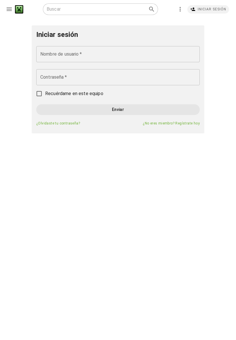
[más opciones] (180, 9)
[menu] (9, 9)
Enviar (118, 109)
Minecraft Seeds (19, 9)
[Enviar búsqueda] (152, 9)
